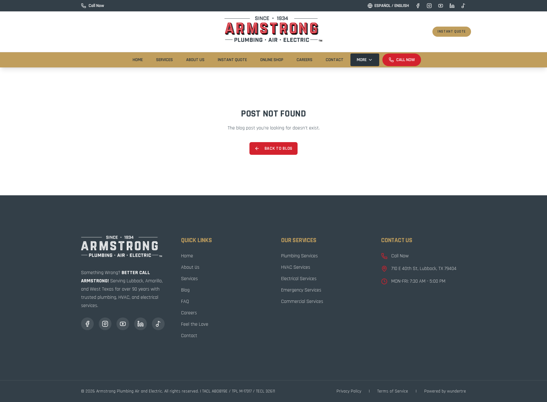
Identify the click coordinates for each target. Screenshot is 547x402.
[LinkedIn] (452, 5)
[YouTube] (440, 5)
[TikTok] (463, 5)
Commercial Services (302, 301)
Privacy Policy (348, 391)
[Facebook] (417, 5)
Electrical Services (299, 278)
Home (138, 60)
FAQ (185, 301)
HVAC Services (295, 267)
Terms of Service (392, 391)
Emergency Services (301, 290)
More (362, 60)
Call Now (405, 60)
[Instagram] (429, 5)
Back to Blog (278, 148)
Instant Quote (451, 31)
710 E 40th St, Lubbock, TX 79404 (423, 268)
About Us (195, 60)
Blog (185, 290)
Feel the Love (194, 324)
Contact (334, 60)
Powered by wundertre (445, 391)
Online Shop (271, 60)
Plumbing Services (299, 256)
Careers (304, 60)
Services (164, 60)
